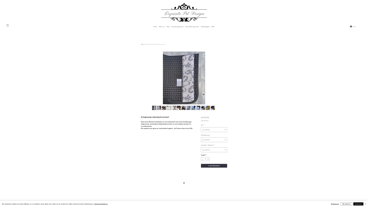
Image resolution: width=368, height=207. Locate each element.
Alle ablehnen (346, 204)
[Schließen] (366, 203)
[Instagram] (184, 183)
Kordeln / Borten (207, 145)
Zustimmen (358, 204)
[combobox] (214, 129)
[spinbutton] (205, 159)
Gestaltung (205, 135)
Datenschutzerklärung (101, 204)
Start (142, 44)
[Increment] (208, 159)
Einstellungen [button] (335, 204)
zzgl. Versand (204, 120)
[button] (8, 25)
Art (202, 125)
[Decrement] (202, 159)
